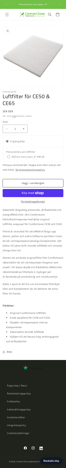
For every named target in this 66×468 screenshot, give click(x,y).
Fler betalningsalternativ (33, 201)
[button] (7, 14)
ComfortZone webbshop (27, 461)
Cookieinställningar (18, 433)
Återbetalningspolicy (19, 393)
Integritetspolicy (16, 425)
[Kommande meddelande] (59, 4)
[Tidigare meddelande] (6, 4)
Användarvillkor (16, 417)
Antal (5, 121)
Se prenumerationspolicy (30, 169)
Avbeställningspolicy (19, 409)
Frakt (14, 116)
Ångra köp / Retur (17, 385)
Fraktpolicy (13, 401)
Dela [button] (9, 351)
